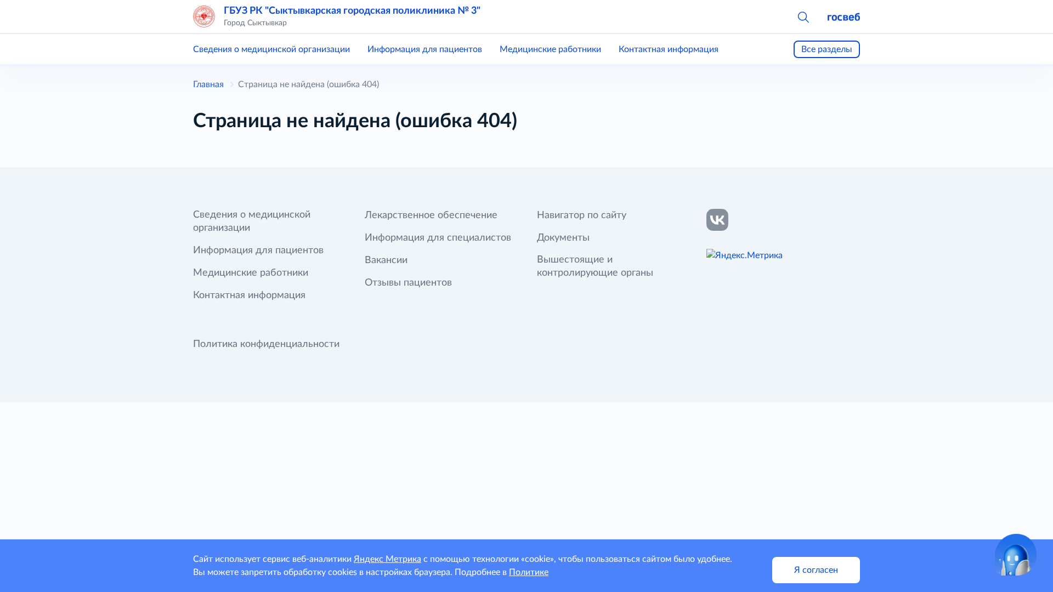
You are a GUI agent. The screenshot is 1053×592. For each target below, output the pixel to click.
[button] (802, 16)
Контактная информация (668, 49)
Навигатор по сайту (581, 215)
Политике (528, 572)
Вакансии (386, 260)
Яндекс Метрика (387, 559)
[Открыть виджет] (1016, 555)
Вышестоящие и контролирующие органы (595, 266)
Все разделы (826, 49)
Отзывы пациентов (408, 283)
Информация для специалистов (438, 238)
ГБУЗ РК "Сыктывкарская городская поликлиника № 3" (352, 11)
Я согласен (816, 570)
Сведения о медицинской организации (271, 49)
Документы (563, 238)
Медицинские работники (550, 49)
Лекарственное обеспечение (431, 215)
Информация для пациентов (424, 49)
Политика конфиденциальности (266, 344)
